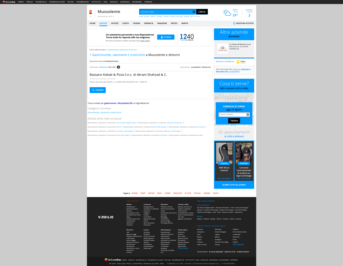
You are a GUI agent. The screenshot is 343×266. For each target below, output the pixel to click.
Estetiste (164, 215)
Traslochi (129, 225)
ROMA (141, 16)
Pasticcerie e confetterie (165, 245)
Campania (200, 232)
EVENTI (125, 23)
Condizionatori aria (133, 219)
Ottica (146, 221)
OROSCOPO (177, 193)
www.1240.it (145, 40)
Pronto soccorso (149, 236)
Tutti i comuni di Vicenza (205, 201)
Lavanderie (147, 217)
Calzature (147, 211)
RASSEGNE (244, 163)
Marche (199, 237)
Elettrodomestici (132, 209)
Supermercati (165, 232)
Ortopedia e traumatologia (148, 245)
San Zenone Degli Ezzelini (206, 208)
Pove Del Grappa (241, 210)
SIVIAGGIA (114, 2)
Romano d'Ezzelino (175, 123)
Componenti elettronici (130, 222)
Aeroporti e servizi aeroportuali (132, 243)
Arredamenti (130, 207)
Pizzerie (180, 234)
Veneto (164, 135)
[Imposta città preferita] (91, 12)
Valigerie (147, 213)
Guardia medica (149, 240)
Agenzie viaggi (131, 234)
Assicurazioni (182, 211)
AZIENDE (103, 23)
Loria (214, 212)
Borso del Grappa (159, 127)
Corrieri (129, 252)
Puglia (199, 239)
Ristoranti (181, 232)
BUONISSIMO (137, 2)
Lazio (199, 234)
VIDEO (159, 193)
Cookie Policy (137, 263)
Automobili (130, 246)
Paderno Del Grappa (204, 212)
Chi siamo (112, 263)
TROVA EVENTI (183, 248)
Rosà (219, 212)
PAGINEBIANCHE (83, 2)
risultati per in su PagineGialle (233, 70)
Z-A (114, 67)
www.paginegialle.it (243, 62)
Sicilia (235, 239)
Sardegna (218, 239)
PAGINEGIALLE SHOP (57, 2)
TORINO (166, 16)
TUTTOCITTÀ (96, 2)
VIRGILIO (29, 2)
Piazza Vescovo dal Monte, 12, (103, 82)
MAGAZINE (162, 23)
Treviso (219, 219)
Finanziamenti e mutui (185, 213)
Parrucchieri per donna (169, 213)
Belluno (199, 219)
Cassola (201, 127)
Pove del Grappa (123, 135)
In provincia (196, 67)
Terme (163, 211)
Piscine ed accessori (167, 209)
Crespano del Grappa (125, 131)
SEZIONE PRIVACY (243, 252)
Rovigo (212, 219)
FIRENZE (186, 16)
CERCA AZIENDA (238, 245)
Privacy (129, 263)
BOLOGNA (179, 16)
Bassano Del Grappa (227, 210)
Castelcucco (239, 212)
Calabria (235, 229)
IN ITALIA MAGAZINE (216, 252)
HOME (92, 23)
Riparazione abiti (149, 219)
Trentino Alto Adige (221, 242)
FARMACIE (148, 23)
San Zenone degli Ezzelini (126, 123)
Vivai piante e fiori (132, 213)
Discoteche (181, 240)
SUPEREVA (148, 2)
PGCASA (71, 2)
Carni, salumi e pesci (98, 49)
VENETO (143, 82)
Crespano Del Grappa (211, 210)
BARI (191, 16)
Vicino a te (206, 67)
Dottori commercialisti (185, 215)
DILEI (105, 2)
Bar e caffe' (181, 236)
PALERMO (159, 16)
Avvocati (181, 217)
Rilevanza (103, 67)
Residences (182, 244)
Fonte (119, 127)
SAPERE (167, 193)
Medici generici (149, 238)
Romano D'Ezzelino (222, 208)
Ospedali (147, 234)
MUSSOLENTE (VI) (130, 82)
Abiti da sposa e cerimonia (149, 224)
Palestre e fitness (166, 207)
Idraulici (129, 211)
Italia (201, 135)
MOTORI (151, 193)
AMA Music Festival (224, 169)
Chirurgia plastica (167, 223)
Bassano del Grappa (172, 131)
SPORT (142, 193)
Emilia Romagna (220, 232)
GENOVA (172, 16)
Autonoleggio (131, 240)
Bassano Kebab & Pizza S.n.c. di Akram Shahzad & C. (128, 74)
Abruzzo (200, 229)
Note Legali (121, 263)
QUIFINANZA (125, 2)
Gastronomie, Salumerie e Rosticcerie (102, 79)
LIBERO (21, 2)
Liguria (217, 234)
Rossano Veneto (227, 212)
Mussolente (109, 11)
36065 (119, 82)
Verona (232, 219)
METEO (174, 23)
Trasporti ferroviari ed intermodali (133, 237)
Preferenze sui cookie (151, 263)
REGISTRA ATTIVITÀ (244, 23)
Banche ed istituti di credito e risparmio (185, 208)
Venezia (225, 219)
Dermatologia (165, 221)
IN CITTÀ (188, 193)
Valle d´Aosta (201, 245)
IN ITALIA (197, 16)
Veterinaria (147, 248)
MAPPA (184, 23)
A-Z (110, 67)
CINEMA (136, 23)
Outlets (146, 215)
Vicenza (238, 219)
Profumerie (165, 219)
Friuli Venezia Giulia (239, 232)
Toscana (200, 242)
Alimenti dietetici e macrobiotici (167, 235)
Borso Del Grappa (242, 208)
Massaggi (164, 217)
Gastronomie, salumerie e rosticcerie (168, 239)
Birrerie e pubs (183, 238)
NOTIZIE (114, 23)
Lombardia (236, 234)
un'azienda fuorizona (110, 61)
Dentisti (146, 242)
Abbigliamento (149, 207)
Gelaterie (164, 248)
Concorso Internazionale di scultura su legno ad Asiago (243, 171)
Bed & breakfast (183, 242)
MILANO (146, 16)
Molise (217, 237)
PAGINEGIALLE (41, 2)
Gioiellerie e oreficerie (151, 209)
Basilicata (218, 229)
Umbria (235, 242)
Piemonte (236, 237)
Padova (206, 219)
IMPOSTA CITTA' (230, 252)
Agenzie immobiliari (185, 219)
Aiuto (162, 263)
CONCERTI (224, 163)
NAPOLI (152, 16)
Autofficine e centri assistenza (132, 249)
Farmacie (147, 232)
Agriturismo (182, 246)
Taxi (127, 232)
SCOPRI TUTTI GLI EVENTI (234, 185)
